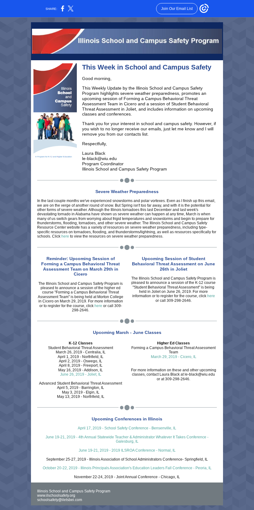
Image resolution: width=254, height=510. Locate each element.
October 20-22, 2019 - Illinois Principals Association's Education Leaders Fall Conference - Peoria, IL (127, 468)
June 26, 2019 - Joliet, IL (80, 374)
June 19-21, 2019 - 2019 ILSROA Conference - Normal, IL (127, 450)
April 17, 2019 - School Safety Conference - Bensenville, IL (127, 428)
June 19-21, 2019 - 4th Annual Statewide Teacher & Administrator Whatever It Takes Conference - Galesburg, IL (127, 439)
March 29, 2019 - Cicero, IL (173, 357)
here (65, 236)
